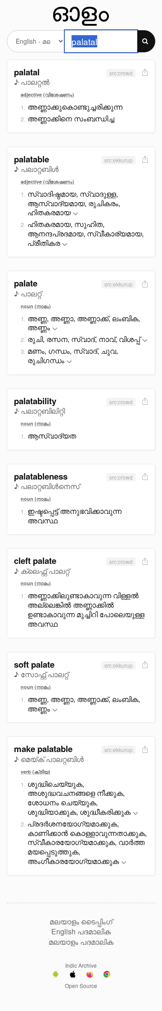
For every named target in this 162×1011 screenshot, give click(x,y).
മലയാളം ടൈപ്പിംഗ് (81, 922)
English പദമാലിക (81, 932)
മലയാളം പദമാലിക (81, 942)
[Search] (146, 41)
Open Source (81, 985)
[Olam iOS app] (72, 975)
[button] (75, 214)
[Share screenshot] (144, 73)
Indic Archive (81, 965)
